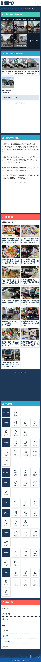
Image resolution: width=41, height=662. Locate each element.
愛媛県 (35, 535)
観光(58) (5, 631)
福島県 (25, 435)
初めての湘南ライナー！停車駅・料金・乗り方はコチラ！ (30, 282)
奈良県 (16, 525)
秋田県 (6, 435)
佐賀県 (25, 575)
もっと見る (34, 41)
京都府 (25, 515)
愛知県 (16, 485)
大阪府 (35, 515)
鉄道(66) (5, 619)
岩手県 (25, 425)
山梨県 (16, 475)
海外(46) (5, 646)
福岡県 (16, 575)
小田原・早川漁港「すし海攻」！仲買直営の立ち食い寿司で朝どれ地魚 (30, 240)
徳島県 (16, 535)
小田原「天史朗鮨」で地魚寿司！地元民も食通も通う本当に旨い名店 (10, 240)
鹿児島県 (35, 585)
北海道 (16, 415)
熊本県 (6, 585)
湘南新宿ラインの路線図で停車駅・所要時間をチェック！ (30, 302)
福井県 (35, 505)
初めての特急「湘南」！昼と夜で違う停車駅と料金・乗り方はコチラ (30, 261)
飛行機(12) (6, 614)
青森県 (16, 425)
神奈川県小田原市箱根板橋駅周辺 (33, 72)
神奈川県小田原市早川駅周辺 (7, 91)
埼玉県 (6, 455)
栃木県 (25, 445)
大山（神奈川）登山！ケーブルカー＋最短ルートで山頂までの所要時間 (10, 282)
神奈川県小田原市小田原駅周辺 (7, 72)
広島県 (25, 555)
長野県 (25, 475)
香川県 (25, 535)
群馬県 (35, 445)
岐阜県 (35, 485)
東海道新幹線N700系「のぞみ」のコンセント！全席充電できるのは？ (30, 344)
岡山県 (35, 555)
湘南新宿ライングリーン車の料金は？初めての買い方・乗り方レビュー (10, 364)
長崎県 (35, 575)
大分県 (16, 585)
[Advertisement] (20, 117)
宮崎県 (25, 585)
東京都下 (35, 455)
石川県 (25, 505)
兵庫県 (6, 525)
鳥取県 (16, 565)
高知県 (6, 545)
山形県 (16, 435)
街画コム (19, 660)
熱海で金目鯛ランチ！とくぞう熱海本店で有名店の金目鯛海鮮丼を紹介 (10, 261)
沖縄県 (6, 594)
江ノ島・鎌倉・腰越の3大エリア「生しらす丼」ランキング (10, 344)
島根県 (6, 565)
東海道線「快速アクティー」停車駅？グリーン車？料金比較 (10, 323)
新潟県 (35, 475)
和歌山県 (25, 525)
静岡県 (25, 485)
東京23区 (25, 455)
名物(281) (5, 636)
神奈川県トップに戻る (11, 97)
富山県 (16, 505)
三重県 (6, 495)
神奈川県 (6, 464)
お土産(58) (6, 641)
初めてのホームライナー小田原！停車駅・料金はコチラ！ (10, 302)
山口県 (16, 555)
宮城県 (35, 425)
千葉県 (16, 455)
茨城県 (16, 445)
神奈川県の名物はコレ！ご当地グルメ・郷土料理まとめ (30, 323)
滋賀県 (16, 515)
